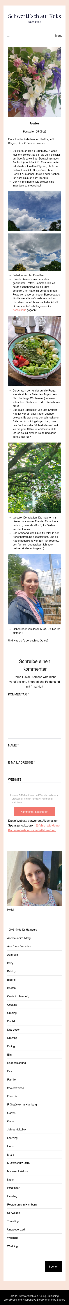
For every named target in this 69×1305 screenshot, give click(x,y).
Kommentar (18, 694)
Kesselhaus (19, 310)
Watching (12, 1237)
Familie (11, 1079)
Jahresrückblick (16, 1129)
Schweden (13, 1213)
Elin (9, 1054)
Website (15, 779)
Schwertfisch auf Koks (34, 15)
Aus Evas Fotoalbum (19, 946)
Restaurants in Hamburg (22, 1204)
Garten (11, 1113)
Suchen (53, 1266)
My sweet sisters (17, 1171)
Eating (11, 1046)
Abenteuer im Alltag (19, 938)
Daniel (11, 1021)
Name (13, 745)
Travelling (13, 1221)
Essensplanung (16, 1063)
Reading (12, 1196)
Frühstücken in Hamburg (22, 1104)
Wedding (12, 1246)
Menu (58, 35)
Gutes (11, 1121)
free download (15, 1088)
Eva (9, 1071)
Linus (10, 1146)
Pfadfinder (13, 1188)
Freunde (12, 1096)
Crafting (12, 1013)
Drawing (12, 1038)
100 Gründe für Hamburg (22, 929)
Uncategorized (16, 1229)
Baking (11, 971)
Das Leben (13, 1029)
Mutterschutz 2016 (18, 1163)
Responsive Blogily (34, 1299)
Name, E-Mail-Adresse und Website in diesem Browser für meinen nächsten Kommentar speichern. (35, 798)
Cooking (12, 1004)
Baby (10, 963)
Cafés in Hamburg (18, 996)
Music (11, 1154)
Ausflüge (12, 954)
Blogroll (11, 979)
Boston (11, 988)
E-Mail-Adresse (21, 762)
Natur (10, 1179)
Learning (12, 1138)
